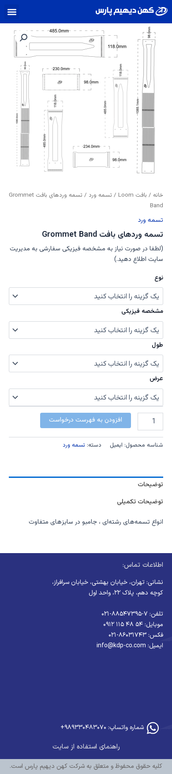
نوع (158, 278)
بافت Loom (132, 195)
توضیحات (150, 485)
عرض (156, 379)
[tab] (86, 485)
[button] (11, 11)
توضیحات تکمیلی (140, 502)
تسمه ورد (100, 195)
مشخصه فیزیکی (142, 311)
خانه (158, 195)
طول (157, 345)
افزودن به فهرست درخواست (85, 420)
